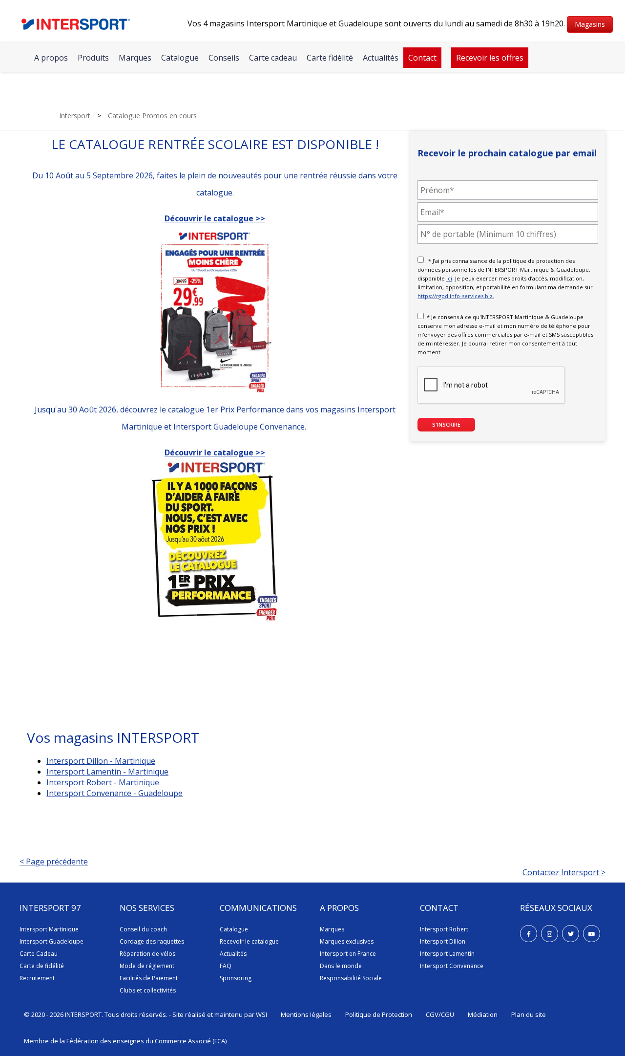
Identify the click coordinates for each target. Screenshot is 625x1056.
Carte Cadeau (39, 953)
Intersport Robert (444, 929)
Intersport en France (348, 953)
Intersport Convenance (451, 966)
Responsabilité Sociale (351, 978)
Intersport (74, 115)
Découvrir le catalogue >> (215, 452)
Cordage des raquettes (152, 941)
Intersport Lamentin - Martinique (107, 771)
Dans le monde (341, 966)
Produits (93, 57)
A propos (51, 57)
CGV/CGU (440, 1014)
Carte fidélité (330, 57)
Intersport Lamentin (447, 953)
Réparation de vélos (147, 953)
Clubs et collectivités (148, 990)
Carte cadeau (273, 57)
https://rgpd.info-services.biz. (455, 296)
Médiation (483, 1014)
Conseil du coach (143, 929)
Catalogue (180, 57)
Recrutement (37, 978)
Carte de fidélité (42, 966)
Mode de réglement (147, 966)
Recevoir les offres (489, 57)
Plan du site (528, 1014)
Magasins (590, 24)
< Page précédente (54, 861)
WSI (261, 1014)
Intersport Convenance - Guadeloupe (114, 793)
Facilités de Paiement (149, 978)
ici (449, 278)
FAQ (225, 966)
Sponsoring (235, 978)
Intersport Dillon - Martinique (100, 760)
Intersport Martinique (49, 929)
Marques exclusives (347, 941)
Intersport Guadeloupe (51, 941)
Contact (422, 57)
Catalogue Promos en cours (152, 115)
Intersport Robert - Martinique (102, 782)
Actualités (380, 57)
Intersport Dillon (442, 941)
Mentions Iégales (306, 1014)
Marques (135, 57)
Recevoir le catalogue (249, 941)
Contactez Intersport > (563, 872)
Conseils (223, 57)
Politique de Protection (378, 1014)
